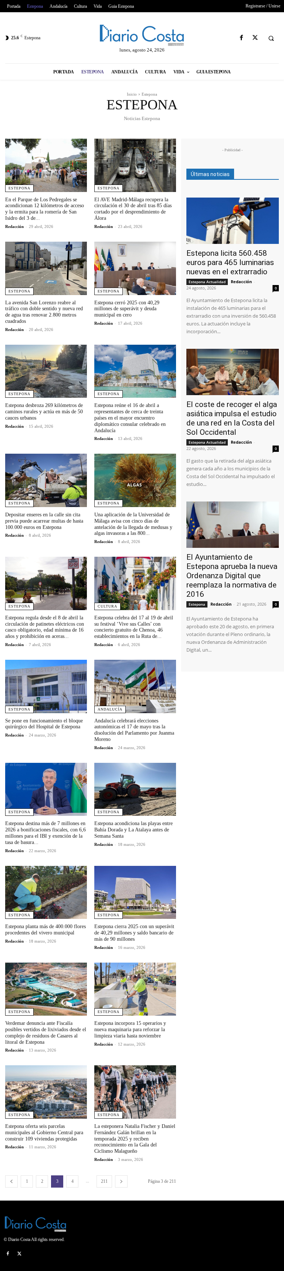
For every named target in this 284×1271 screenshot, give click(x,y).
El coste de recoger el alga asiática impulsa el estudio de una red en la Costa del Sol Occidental (231, 418)
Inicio (132, 94)
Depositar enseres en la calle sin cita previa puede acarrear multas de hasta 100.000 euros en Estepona (44, 521)
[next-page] (121, 1181)
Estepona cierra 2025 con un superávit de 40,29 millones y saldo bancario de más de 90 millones (134, 933)
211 (104, 1181)
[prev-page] (11, 1181)
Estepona (19, 188)
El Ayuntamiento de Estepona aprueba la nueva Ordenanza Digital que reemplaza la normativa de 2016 (231, 576)
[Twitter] (255, 38)
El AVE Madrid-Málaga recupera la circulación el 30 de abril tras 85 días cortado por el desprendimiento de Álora (133, 209)
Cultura (107, 606)
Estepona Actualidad (207, 281)
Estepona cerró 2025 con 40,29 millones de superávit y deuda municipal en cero (126, 309)
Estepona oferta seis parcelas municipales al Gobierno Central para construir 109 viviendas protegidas (44, 1132)
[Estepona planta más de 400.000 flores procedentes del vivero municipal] (46, 892)
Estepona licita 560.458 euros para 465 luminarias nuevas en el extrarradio (230, 262)
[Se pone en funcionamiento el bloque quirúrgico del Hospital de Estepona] (46, 686)
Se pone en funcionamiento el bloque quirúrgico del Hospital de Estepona (44, 724)
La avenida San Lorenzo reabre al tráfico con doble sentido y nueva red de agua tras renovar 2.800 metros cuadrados (44, 312)
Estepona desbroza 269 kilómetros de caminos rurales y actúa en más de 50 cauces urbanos (44, 412)
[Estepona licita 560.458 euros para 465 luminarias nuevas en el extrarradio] (232, 221)
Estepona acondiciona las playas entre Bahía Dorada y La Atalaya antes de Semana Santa (133, 830)
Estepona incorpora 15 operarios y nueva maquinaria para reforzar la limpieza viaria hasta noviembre (130, 1029)
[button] (271, 38)
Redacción (14, 226)
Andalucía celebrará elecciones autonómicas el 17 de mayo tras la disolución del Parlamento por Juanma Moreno (134, 730)
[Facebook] (241, 38)
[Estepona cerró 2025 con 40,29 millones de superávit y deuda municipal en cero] (135, 268)
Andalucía (110, 709)
